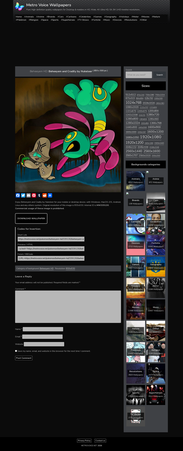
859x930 (70, 268)
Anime (41, 16)
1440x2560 (142, 127)
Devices (118, 19)
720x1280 (149, 95)
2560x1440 (134, 151)
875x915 (130, 98)
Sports (55, 19)
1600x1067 (142, 132)
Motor (136, 16)
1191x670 (131, 111)
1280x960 (153, 118)
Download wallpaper (31, 218)
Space (45, 19)
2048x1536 (143, 147)
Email (18, 336)
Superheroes (68, 19)
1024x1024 (149, 103)
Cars (61, 16)
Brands (51, 16)
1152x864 (153, 107)
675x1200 (140, 95)
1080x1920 (132, 107)
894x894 (139, 98)
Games (98, 16)
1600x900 (154, 127)
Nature (156, 16)
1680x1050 (132, 137)
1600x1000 (131, 131)
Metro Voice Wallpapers (48, 5)
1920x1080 (150, 137)
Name (18, 329)
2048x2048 (154, 147)
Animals (30, 16)
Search (129, 69)
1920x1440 (159, 143)
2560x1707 (132, 155)
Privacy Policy (84, 440)
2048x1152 (131, 147)
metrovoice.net (89, 445)
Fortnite (96, 19)
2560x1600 (151, 151)
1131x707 (144, 107)
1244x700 (142, 115)
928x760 (149, 98)
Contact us (100, 440)
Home (19, 16)
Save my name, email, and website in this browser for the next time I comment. (53, 351)
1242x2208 (132, 114)
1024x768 (133, 102)
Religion (34, 19)
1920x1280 (149, 143)
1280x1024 (133, 123)
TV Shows (84, 19)
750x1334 (160, 95)
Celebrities (85, 16)
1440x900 (131, 127)
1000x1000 (158, 98)
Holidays (124, 16)
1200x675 (142, 111)
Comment (20, 288)
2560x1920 (145, 155)
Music (107, 19)
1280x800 (132, 119)
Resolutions (131, 19)
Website (19, 344)
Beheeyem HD (47, 268)
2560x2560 (156, 156)
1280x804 (143, 119)
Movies (146, 16)
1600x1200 (155, 132)
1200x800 (153, 110)
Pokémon (21, 19)
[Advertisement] (91, 44)
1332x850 (145, 123)
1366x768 (155, 123)
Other (144, 19)
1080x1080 (160, 103)
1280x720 (152, 114)
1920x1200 (134, 142)
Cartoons (71, 16)
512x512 (131, 94)
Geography (111, 16)
